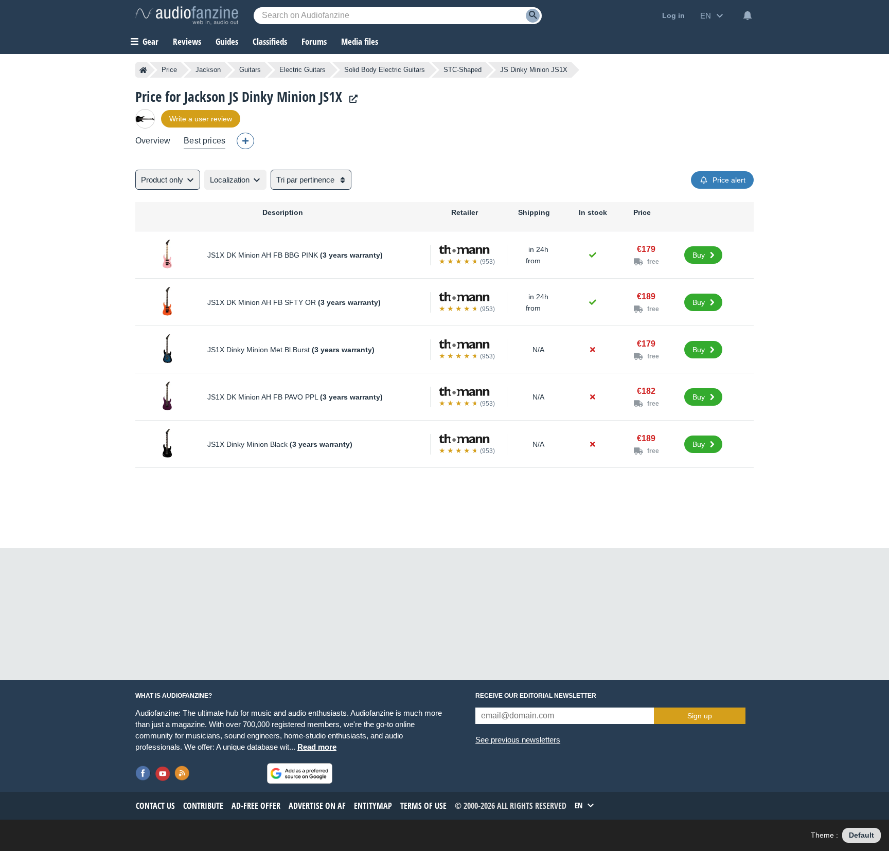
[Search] (533, 16)
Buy (698, 255)
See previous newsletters (517, 739)
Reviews (187, 41)
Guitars (250, 70)
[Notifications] (747, 15)
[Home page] (143, 70)
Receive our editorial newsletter (535, 695)
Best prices (204, 140)
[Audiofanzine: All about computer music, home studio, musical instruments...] (186, 15)
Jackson (208, 70)
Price (169, 70)
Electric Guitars (302, 70)
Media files (359, 41)
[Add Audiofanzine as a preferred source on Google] (299, 773)
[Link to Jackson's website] (351, 99)
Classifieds (270, 41)
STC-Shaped (462, 70)
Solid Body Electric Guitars (384, 70)
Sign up (699, 716)
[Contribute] (245, 141)
